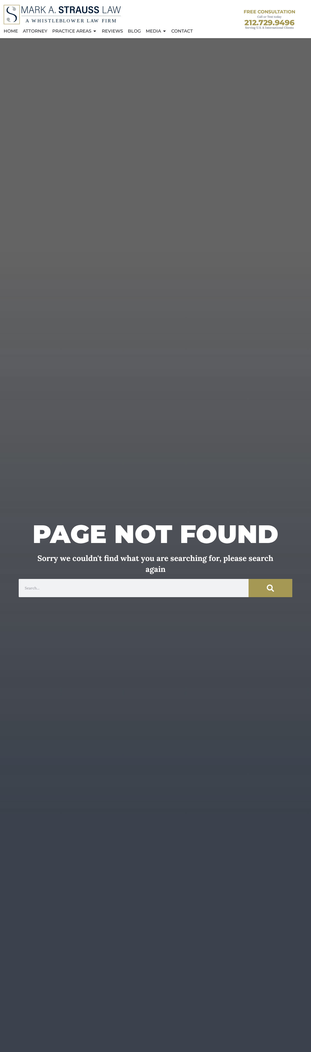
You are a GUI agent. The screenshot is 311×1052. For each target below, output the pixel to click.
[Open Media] (164, 31)
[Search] (270, 588)
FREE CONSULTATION (269, 12)
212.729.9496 (269, 22)
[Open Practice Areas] (95, 31)
